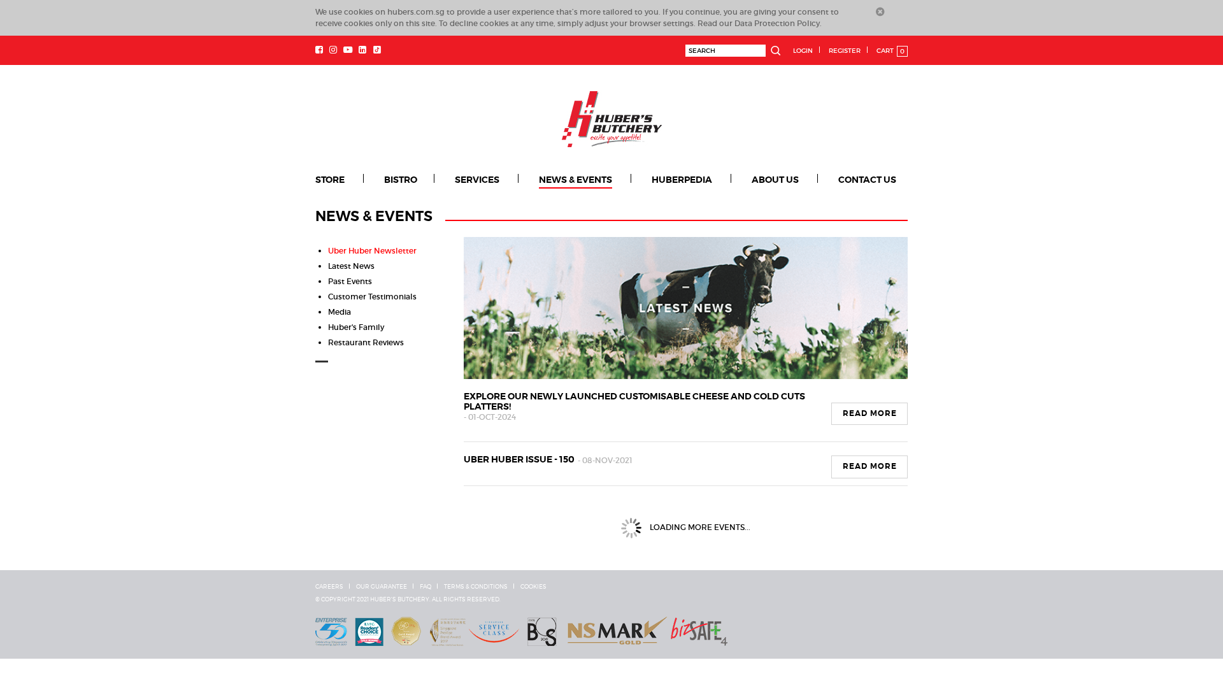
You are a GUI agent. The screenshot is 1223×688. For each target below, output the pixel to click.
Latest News (351, 266)
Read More (870, 413)
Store (330, 179)
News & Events (575, 179)
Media (339, 312)
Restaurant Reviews (366, 342)
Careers (329, 587)
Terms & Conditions (476, 587)
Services (477, 179)
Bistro (400, 179)
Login (803, 51)
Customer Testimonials (372, 296)
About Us (775, 179)
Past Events (350, 281)
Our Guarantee (381, 587)
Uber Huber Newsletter (372, 250)
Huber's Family (356, 327)
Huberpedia (682, 179)
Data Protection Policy (777, 23)
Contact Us (867, 179)
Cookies (533, 587)
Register (845, 51)
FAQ (425, 587)
